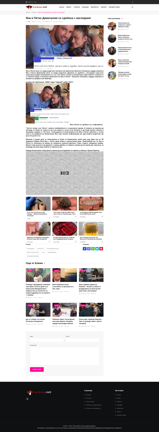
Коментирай (36, 369)
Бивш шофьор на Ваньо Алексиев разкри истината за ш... (125, 37)
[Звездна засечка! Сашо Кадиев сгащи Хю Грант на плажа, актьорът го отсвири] (112, 75)
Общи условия (90, 401)
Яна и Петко (40, 248)
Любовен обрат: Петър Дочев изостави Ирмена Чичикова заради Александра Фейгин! (63, 321)
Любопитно (95, 7)
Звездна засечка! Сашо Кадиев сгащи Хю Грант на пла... (124, 74)
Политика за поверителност (94, 405)
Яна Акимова (30, 248)
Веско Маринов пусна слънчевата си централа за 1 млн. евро (63, 287)
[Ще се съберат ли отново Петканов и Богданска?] (38, 310)
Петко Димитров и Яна (53, 248)
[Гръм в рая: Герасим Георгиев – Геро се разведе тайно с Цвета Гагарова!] (91, 310)
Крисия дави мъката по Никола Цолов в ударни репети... (125, 49)
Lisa (29, 21)
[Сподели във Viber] (89, 248)
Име (32, 336)
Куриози (77, 7)
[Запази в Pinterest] (101, 248)
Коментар (33, 345)
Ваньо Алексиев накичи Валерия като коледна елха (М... (125, 61)
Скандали (85, 7)
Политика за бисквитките (93, 408)
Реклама (88, 394)
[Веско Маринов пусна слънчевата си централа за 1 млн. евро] (64, 275)
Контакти (88, 398)
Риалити (103, 7)
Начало (61, 7)
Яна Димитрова (52, 252)
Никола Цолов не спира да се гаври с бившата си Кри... (124, 24)
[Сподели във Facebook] (84, 248)
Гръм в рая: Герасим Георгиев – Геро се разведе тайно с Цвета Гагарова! (91, 321)
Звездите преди (114, 7)
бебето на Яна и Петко (33, 252)
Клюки (68, 7)
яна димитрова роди (33, 256)
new (43, 252)
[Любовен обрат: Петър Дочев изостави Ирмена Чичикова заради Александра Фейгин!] (64, 310)
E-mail (67, 336)
